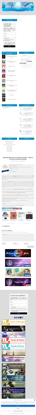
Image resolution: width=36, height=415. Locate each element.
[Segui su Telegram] (22, 317)
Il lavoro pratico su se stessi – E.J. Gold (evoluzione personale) (27, 131)
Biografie (22, 61)
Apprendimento (25, 56)
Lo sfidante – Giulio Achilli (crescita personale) (28, 108)
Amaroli (32, 63)
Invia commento (31, 246)
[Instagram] (10, 208)
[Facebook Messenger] (4, 208)
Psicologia (20, 161)
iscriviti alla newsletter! (20, 205)
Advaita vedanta (28, 64)
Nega (18, 408)
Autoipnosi (25, 61)
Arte (29, 55)
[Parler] (17, 208)
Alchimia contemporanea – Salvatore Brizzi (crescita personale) (27, 119)
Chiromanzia (22, 64)
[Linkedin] (15, 208)
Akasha (21, 55)
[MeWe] (21, 208)
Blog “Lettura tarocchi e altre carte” (9, 144)
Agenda (31, 66)
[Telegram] (8, 208)
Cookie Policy (12, 413)
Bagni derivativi (28, 66)
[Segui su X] (20, 317)
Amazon (15, 171)
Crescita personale (26, 62)
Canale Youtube (9, 145)
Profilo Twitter (9, 150)
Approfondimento (23, 66)
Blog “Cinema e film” (9, 142)
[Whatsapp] (6, 208)
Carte (24, 64)
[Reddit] (19, 208)
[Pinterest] (13, 208)
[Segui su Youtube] (18, 317)
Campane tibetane (28, 63)
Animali (31, 56)
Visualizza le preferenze (18, 411)
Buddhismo (21, 65)
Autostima (27, 55)
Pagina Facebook (9, 149)
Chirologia (31, 64)
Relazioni (24, 161)
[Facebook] (3, 208)
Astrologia (31, 55)
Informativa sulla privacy (17, 413)
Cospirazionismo (25, 65)
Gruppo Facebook (9, 148)
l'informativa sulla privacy (9, 43)
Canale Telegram (9, 146)
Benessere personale (25, 59)
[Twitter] (12, 208)
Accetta (18, 405)
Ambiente (28, 56)
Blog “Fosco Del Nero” (9, 143)
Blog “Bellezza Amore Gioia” (9, 141)
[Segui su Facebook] (15, 317)
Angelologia (29, 65)
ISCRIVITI (9, 46)
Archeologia (21, 56)
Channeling (24, 55)
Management (17, 161)
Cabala (32, 65)
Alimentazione (31, 57)
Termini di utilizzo (23, 413)
